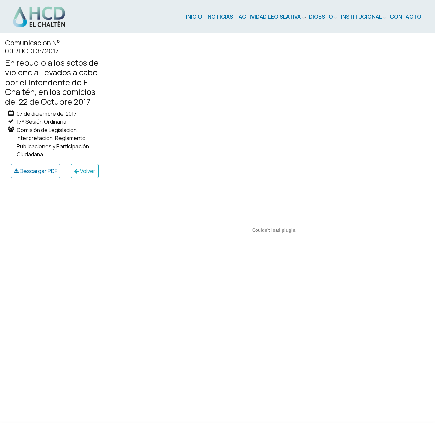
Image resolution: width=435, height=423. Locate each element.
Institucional (361, 16)
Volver (87, 171)
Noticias (220, 16)
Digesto (321, 16)
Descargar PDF (38, 171)
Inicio (194, 16)
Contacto (405, 16)
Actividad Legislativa (270, 16)
